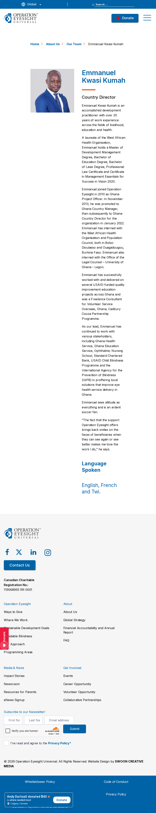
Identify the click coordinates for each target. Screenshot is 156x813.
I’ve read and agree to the (40, 743)
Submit (74, 728)
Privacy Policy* (59, 743)
